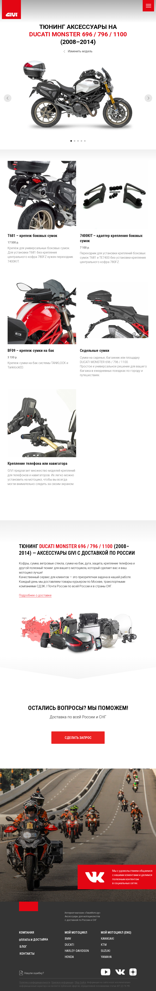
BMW (68, 938)
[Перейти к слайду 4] (81, 141)
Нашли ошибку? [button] (34, 973)
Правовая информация (62, 982)
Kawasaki (107, 938)
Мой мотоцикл (76, 932)
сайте (105, 982)
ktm (104, 944)
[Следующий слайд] (148, 98)
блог (23, 946)
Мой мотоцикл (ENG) (116, 932)
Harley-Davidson (77, 951)
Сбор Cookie (80, 982)
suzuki (105, 951)
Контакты (27, 953)
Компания (26, 932)
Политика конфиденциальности (34, 982)
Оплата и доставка (33, 940)
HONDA (69, 957)
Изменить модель (80, 51)
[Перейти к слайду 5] (85, 141)
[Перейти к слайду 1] (71, 141)
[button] (78, 737)
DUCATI (69, 944)
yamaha (106, 957)
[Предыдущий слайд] (7, 98)
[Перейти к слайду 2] (74, 141)
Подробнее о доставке (35, 595)
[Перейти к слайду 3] (78, 141)
